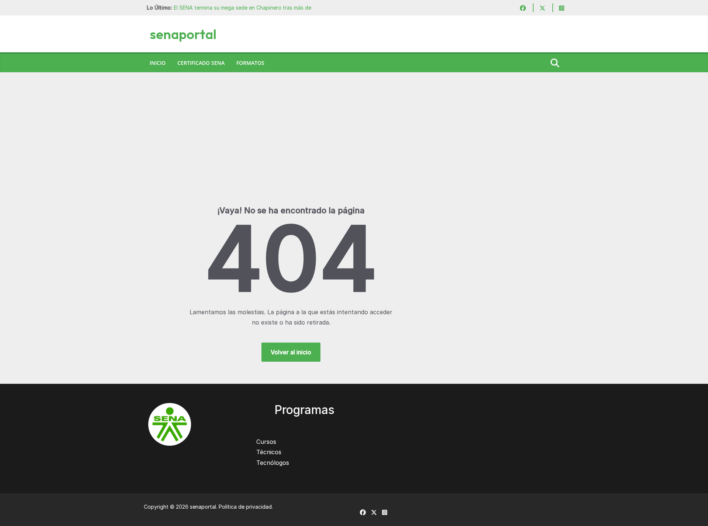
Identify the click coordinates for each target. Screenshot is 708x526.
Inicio (158, 62)
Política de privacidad (245, 507)
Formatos (250, 62)
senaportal (183, 34)
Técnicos (268, 452)
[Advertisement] (354, 149)
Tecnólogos (272, 462)
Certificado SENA (201, 62)
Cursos (266, 441)
